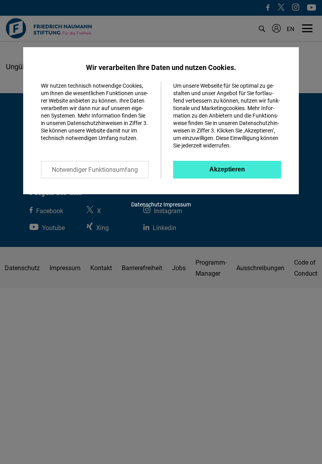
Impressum (177, 204)
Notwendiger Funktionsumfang (95, 169)
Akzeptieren (227, 169)
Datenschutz (146, 204)
